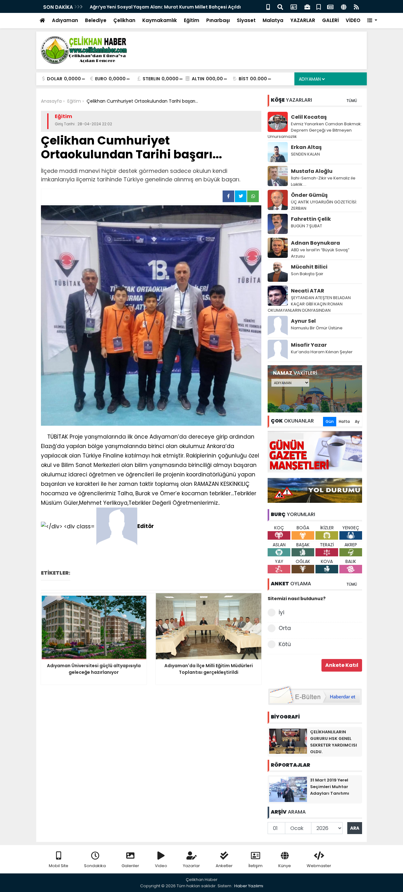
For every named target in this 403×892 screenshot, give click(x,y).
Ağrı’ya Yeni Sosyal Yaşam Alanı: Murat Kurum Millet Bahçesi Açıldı (101, 7)
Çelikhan (124, 20)
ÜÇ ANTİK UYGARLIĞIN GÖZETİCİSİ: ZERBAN (324, 205)
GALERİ (330, 20)
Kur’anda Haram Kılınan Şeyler (322, 352)
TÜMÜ (351, 100)
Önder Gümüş (309, 195)
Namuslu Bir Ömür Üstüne (317, 328)
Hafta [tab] (344, 421)
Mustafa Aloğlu (311, 171)
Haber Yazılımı (248, 886)
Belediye (95, 20)
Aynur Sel (303, 321)
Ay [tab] (357, 421)
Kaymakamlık (159, 20)
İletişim (255, 866)
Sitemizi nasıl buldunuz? (297, 598)
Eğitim (191, 20)
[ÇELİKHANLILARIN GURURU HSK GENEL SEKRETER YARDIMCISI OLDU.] (288, 741)
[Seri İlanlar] (318, 6)
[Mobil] (268, 6)
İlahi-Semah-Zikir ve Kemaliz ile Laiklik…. (323, 181)
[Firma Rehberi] (307, 6)
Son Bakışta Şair (307, 274)
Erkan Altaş (306, 147)
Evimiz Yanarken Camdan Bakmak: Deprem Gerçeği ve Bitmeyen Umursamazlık (315, 130)
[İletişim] (293, 6)
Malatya (273, 20)
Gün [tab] (330, 421)
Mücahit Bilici (309, 266)
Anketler (224, 866)
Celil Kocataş (309, 117)
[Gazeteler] (330, 6)
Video (161, 866)
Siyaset (246, 20)
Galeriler (130, 866)
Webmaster (319, 866)
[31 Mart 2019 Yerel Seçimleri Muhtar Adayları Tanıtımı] (288, 789)
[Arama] (280, 6)
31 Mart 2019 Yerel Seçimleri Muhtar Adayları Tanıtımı (329, 786)
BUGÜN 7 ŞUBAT (306, 226)
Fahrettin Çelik (311, 219)
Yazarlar (191, 866)
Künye (284, 866)
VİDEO (353, 20)
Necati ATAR (307, 290)
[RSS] (356, 6)
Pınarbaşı (218, 20)
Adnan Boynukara (315, 243)
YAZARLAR (302, 20)
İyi (281, 612)
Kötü (285, 644)
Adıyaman (65, 20)
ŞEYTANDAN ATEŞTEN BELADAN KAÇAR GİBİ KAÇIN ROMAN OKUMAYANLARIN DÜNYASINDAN (309, 304)
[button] (372, 20)
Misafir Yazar (309, 345)
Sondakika (95, 866)
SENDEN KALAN (305, 154)
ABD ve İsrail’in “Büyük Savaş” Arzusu (320, 253)
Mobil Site (58, 866)
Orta (285, 628)
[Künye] (343, 6)
